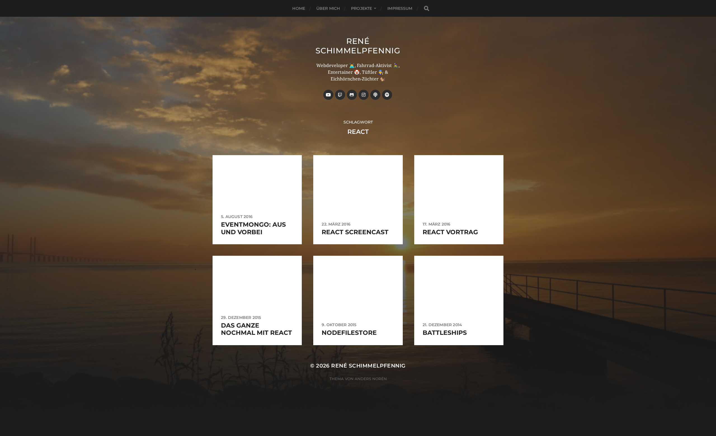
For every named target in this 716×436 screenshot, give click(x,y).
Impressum (399, 8)
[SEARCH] (426, 8)
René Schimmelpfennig (358, 45)
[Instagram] (364, 95)
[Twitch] (340, 95)
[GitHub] (352, 95)
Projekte (361, 8)
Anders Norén (371, 378)
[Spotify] (387, 95)
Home (298, 8)
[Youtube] (328, 95)
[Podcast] (375, 95)
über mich (328, 8)
